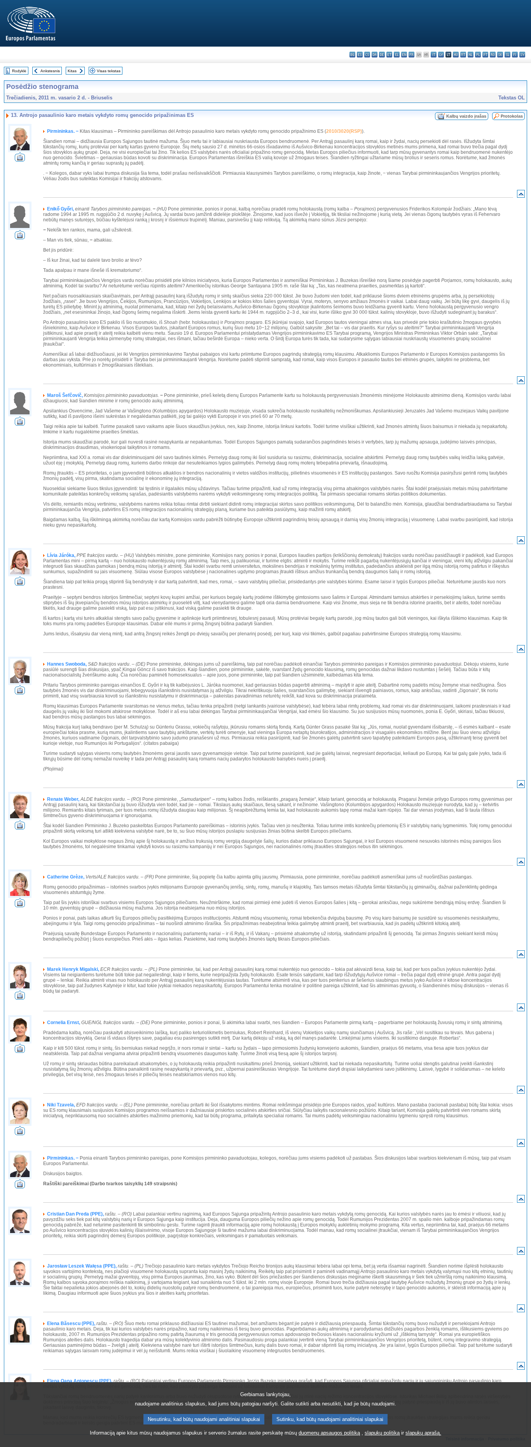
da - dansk (374, 54)
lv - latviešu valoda (441, 54)
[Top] (521, 195)
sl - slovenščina (507, 54)
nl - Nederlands (470, 54)
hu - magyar (456, 54)
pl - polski (478, 54)
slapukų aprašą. (423, 1433)
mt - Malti (463, 54)
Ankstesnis (50, 71)
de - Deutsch (382, 54)
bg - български (352, 54)
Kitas (72, 71)
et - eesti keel (389, 54)
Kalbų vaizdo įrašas (466, 116)
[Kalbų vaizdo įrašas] (20, 159)
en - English (404, 54)
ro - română (493, 54)
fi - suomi (515, 54)
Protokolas (512, 116)
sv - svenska (522, 54)
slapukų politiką (382, 1433)
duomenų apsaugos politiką (329, 1433)
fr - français (411, 54)
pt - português (485, 54)
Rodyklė (19, 71)
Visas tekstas (109, 71)
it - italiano (434, 54)
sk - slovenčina (500, 54)
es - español (360, 54)
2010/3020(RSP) (344, 131)
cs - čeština (367, 54)
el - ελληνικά (397, 54)
